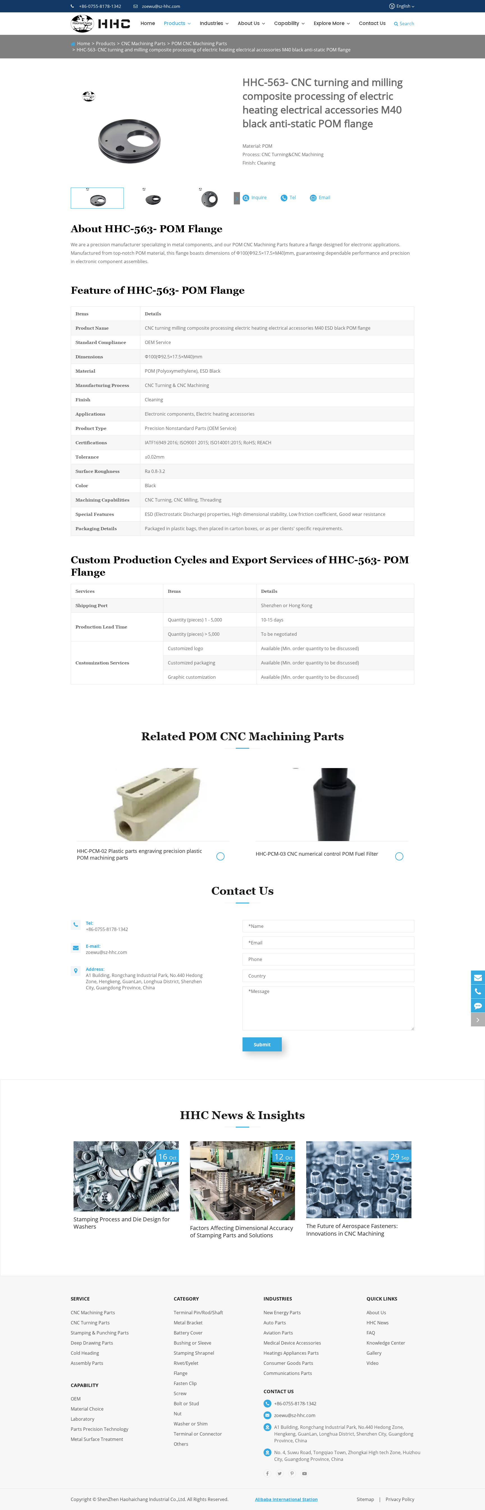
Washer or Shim (191, 1424)
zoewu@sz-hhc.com (161, 6)
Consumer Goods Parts (288, 1363)
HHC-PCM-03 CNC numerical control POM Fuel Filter (317, 853)
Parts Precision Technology (99, 1429)
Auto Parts (275, 1323)
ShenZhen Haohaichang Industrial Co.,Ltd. (141, 1499)
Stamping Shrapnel (194, 1353)
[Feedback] (478, 1005)
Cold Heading (85, 1353)
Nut (178, 1414)
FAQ (371, 1333)
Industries (211, 24)
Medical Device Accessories (292, 1343)
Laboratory (82, 1419)
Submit (262, 1044)
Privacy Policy (400, 1499)
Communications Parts (288, 1373)
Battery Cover (188, 1333)
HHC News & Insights (242, 1115)
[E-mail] (478, 977)
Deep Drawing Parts (92, 1343)
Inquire (258, 197)
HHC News (378, 1323)
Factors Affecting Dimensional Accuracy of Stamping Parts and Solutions (241, 1231)
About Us (249, 24)
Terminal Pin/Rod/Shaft (198, 1312)
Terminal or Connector (198, 1434)
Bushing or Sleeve (192, 1343)
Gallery (374, 1353)
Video (373, 1363)
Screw (180, 1393)
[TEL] (478, 991)
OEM (76, 1399)
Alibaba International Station (286, 1499)
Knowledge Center (386, 1343)
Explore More (329, 24)
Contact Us (372, 24)
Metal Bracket (188, 1323)
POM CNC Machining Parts (199, 43)
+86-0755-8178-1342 (100, 6)
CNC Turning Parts (90, 1323)
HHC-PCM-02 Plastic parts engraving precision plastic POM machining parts (139, 854)
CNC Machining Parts (143, 43)
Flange (180, 1373)
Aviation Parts (278, 1333)
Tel (292, 197)
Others (181, 1444)
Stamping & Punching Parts (100, 1333)
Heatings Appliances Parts (291, 1353)
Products (174, 24)
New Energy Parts (282, 1312)
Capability (286, 24)
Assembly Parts (87, 1363)
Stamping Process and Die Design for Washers (122, 1223)
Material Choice (87, 1409)
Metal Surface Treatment (97, 1439)
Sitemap (365, 1499)
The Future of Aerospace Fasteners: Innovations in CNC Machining (352, 1229)
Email (324, 197)
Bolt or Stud (186, 1403)
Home (148, 24)
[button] (237, 198)
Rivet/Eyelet (186, 1363)
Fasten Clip (185, 1383)
